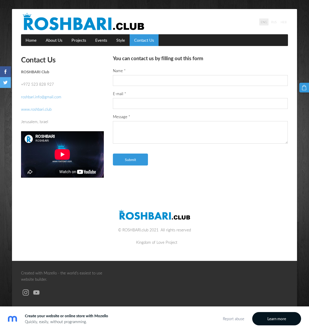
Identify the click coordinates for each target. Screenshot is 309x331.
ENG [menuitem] (264, 22)
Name (119, 70)
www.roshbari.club (36, 109)
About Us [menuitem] (54, 40)
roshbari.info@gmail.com (41, 96)
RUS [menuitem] (274, 22)
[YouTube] (36, 292)
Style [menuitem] (120, 40)
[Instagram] (26, 292)
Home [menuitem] (31, 40)
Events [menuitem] (101, 40)
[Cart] (304, 87)
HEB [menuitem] (284, 22)
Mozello (50, 273)
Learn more (276, 318)
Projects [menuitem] (78, 40)
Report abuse (233, 318)
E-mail (119, 93)
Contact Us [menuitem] (144, 40)
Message (121, 116)
